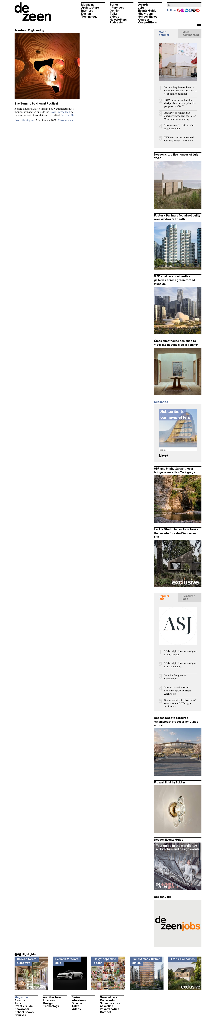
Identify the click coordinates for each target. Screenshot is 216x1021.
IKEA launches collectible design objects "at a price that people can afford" (180, 103)
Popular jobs (164, 597)
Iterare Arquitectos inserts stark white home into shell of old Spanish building (180, 90)
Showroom (145, 13)
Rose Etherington (24, 120)
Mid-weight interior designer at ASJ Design (180, 653)
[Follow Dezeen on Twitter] (194, 11)
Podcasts (116, 22)
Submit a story (110, 1003)
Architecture (90, 7)
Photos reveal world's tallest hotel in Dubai (180, 127)
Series (114, 4)
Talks (113, 13)
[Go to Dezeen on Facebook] (190, 11)
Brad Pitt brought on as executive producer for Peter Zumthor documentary (180, 116)
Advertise (106, 1006)
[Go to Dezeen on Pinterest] (179, 11)
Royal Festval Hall (60, 111)
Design (86, 13)
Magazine (88, 4)
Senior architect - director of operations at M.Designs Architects (179, 703)
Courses (144, 19)
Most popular (164, 33)
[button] (199, 26)
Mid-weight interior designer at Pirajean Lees (180, 665)
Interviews (117, 7)
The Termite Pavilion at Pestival (36, 103)
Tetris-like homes (183, 959)
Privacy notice (109, 1009)
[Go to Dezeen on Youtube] (198, 11)
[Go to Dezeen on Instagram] (183, 11)
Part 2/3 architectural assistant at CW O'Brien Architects (177, 690)
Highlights (29, 954)
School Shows (147, 16)
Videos (114, 16)
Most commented (190, 33)
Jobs (141, 7)
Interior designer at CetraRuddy (175, 677)
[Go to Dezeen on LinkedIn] (186, 11)
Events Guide (147, 10)
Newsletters (118, 19)
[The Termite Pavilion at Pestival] (47, 67)
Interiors (87, 10)
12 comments (65, 120)
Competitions (147, 22)
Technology (89, 16)
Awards (143, 4)
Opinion (115, 10)
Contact (105, 1012)
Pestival (65, 115)
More (74, 115)
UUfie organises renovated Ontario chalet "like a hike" (179, 139)
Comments (107, 1000)
